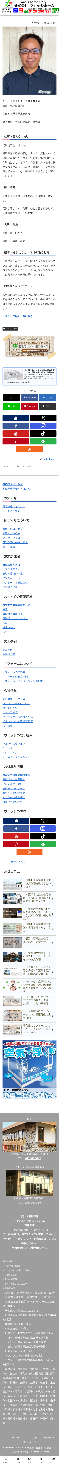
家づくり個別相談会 (14, 793)
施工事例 (8, 649)
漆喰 (5, 609)
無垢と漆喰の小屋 (13, 573)
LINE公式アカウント (14, 862)
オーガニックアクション (16, 757)
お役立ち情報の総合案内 (16, 775)
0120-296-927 (33, 1158)
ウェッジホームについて (16, 703)
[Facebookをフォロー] (16, 426)
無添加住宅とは (11, 564)
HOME (15, 1437)
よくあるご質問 (11, 511)
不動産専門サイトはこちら (18, 488)
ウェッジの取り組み (14, 743)
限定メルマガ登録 (13, 784)
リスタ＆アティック (14, 569)
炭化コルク (9, 627)
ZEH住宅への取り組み (15, 542)
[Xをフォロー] (43, 418)
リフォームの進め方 (14, 672)
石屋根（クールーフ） (15, 618)
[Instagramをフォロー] (43, 426)
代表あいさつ (10, 707)
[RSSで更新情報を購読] (29, 449)
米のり (6, 632)
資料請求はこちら (13, 484)
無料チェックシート (14, 788)
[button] (47, 406)
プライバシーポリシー (44, 1437)
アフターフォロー (13, 538)
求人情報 (8, 726)
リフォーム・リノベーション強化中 (23, 681)
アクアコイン (10, 752)
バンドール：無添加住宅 (16, 582)
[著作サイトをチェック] (16, 418)
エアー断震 (9, 547)
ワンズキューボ (11, 578)
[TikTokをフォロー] (43, 433)
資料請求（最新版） (14, 779)
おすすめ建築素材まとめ (16, 605)
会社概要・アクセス (14, 699)
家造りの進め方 (11, 533)
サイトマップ (29, 1442)
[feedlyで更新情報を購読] (43, 441)
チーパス (8, 748)
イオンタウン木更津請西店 (18, 721)
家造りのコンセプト (14, 528)
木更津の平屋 (10, 587)
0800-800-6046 (33, 1203)
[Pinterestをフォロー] (16, 441)
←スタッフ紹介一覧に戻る (18, 316)
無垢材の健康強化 (13, 614)
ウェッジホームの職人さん (18, 717)
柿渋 (5, 623)
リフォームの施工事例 (15, 676)
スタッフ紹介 (11, 328)
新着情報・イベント (14, 506)
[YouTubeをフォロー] (16, 433)
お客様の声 (9, 654)
